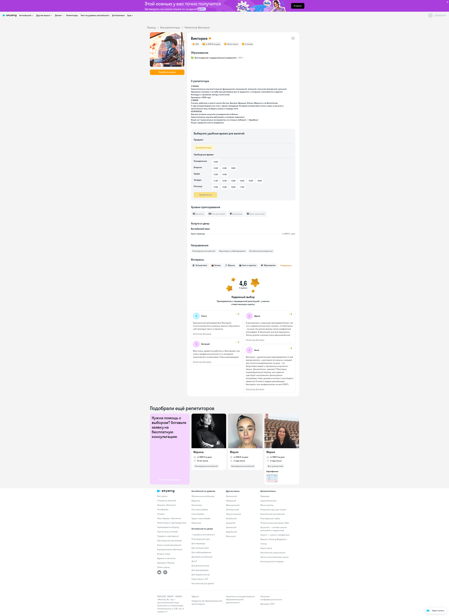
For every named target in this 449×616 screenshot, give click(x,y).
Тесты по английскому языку (274, 557)
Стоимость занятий (166, 500)
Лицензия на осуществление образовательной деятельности (240, 599)
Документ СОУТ (267, 604)
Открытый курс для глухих (273, 509)
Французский (232, 505)
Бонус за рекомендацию (169, 545)
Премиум (265, 496)
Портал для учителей (167, 531)
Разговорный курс (201, 539)
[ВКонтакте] (159, 572)
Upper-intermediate (201, 518)
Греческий (231, 527)
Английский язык (203, 147)
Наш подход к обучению (169, 518)
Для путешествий (275, 466)
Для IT (194, 561)
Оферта (195, 596)
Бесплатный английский (272, 514)
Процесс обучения (166, 505)
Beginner (196, 500)
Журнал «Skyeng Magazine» (273, 539)
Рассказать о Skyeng (435, 590)
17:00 (242, 187)
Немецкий (231, 500)
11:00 (215, 181)
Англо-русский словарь (272, 561)
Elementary (197, 505)
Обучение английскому (203, 496)
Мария (234, 452)
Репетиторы (72, 15)
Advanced (196, 523)
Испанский (231, 496)
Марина (198, 452)
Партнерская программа (169, 540)
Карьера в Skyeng (165, 562)
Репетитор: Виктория (202, 334)
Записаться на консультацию (432, 597)
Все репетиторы (170, 27)
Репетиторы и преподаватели (171, 522)
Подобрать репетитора (434, 583)
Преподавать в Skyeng (168, 527)
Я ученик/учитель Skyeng (434, 603)
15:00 (215, 162)
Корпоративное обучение (169, 549)
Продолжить (205, 194)
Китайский (231, 518)
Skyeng (151, 27)
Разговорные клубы (270, 518)
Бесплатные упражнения (272, 552)
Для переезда (198, 543)
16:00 (233, 187)
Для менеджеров (200, 570)
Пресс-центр (163, 567)
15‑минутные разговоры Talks (274, 523)
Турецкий (230, 523)
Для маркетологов (200, 574)
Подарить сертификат (168, 536)
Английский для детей (203, 583)
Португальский (233, 514)
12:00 (215, 168)
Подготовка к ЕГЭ (200, 579)
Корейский (231, 531)
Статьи (263, 543)
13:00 (224, 168)
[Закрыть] (446, 571)
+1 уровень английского (203, 534)
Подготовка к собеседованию (232, 251)
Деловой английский (202, 556)
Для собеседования (201, 552)
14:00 (242, 181)
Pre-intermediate (200, 509)
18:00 (233, 168)
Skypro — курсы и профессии (275, 534)
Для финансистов (200, 565)
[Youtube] (165, 572)
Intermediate (198, 514)
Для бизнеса (118, 15)
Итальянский (232, 509)
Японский (231, 536)
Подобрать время (167, 72)
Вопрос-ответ (163, 554)
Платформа (162, 509)
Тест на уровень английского (95, 15)
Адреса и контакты (166, 558)
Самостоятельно (268, 500)
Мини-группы (267, 505)
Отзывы (161, 514)
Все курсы (162, 496)
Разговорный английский (203, 251)
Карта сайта (266, 548)
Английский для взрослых (261, 251)
